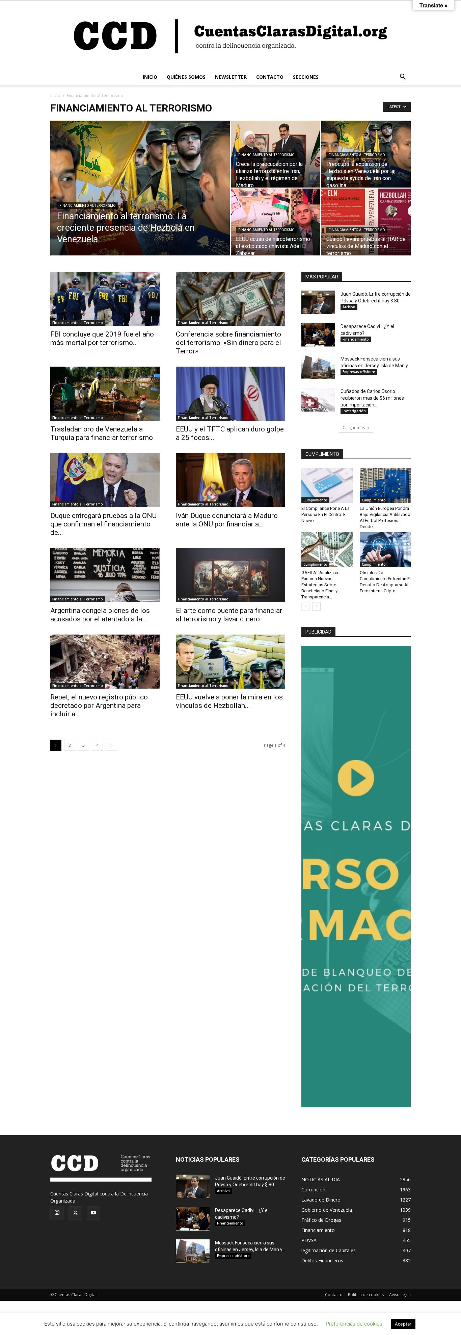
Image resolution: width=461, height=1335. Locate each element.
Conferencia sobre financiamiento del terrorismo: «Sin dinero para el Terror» (228, 342)
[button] (403, 77)
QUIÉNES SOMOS (186, 77)
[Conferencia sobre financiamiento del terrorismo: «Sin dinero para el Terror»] (230, 299)
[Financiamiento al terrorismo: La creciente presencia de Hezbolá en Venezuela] (140, 199)
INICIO (150, 77)
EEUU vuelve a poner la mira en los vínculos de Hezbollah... (229, 701)
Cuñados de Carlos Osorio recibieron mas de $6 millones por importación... (372, 398)
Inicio (55, 95)
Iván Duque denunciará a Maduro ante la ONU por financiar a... (227, 520)
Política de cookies (366, 1294)
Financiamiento (356, 339)
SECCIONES (306, 77)
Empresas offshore (359, 371)
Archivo (349, 306)
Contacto (334, 1294)
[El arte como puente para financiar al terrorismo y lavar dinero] (230, 575)
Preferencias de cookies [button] (354, 1323)
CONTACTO (269, 77)
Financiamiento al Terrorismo (87, 205)
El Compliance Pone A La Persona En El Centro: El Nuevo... (325, 514)
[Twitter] (75, 1213)
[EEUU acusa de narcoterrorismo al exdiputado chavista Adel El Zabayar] (275, 222)
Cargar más (354, 427)
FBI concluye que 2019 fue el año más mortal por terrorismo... (102, 338)
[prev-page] (305, 606)
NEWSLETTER (231, 77)
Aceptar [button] (403, 1324)
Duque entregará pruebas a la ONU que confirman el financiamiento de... (103, 524)
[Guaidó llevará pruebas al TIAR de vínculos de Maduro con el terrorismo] (366, 222)
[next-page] (111, 745)
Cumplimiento (315, 500)
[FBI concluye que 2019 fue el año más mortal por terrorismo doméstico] (105, 299)
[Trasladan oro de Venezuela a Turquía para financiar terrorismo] (105, 394)
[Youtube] (93, 1213)
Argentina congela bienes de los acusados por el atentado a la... (100, 615)
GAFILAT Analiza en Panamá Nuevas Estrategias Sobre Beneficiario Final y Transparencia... (320, 584)
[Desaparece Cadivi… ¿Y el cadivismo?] (318, 335)
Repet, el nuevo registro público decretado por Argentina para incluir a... (99, 705)
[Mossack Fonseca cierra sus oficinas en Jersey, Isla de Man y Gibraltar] (318, 367)
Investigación (354, 411)
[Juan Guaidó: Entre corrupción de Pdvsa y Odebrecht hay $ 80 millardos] (318, 302)
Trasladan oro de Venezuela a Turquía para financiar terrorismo (101, 433)
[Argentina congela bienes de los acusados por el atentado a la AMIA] (105, 575)
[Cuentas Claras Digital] (230, 35)
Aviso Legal (400, 1294)
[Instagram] (57, 1212)
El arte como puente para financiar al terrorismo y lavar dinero (229, 615)
